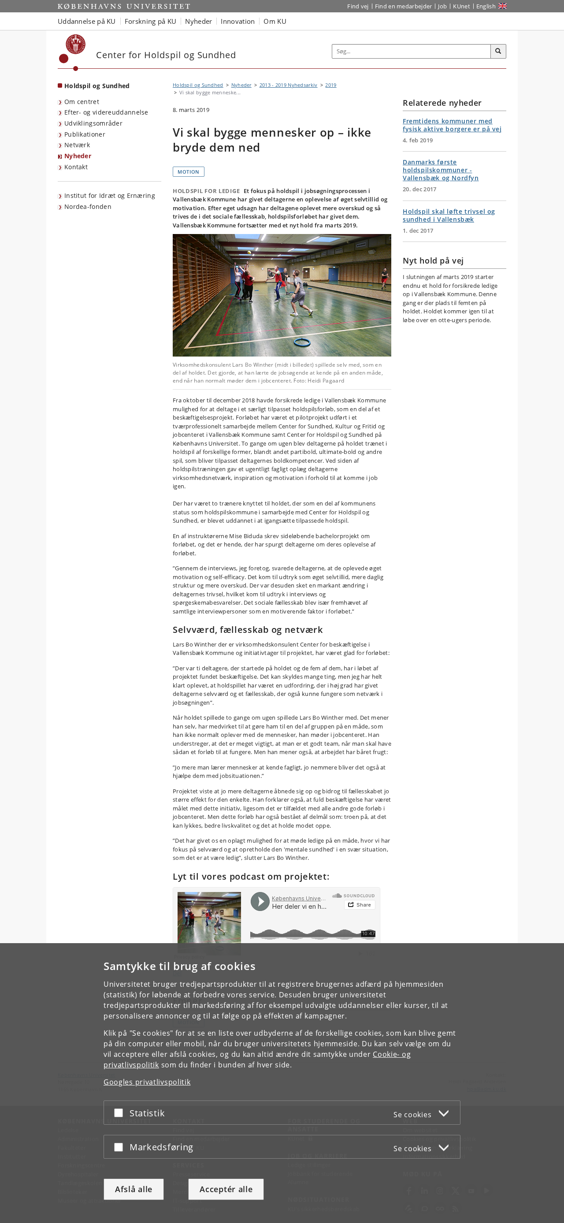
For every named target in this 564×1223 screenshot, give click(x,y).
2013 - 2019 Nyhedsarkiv (289, 85)
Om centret (81, 101)
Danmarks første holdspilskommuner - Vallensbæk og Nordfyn (441, 170)
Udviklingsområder (93, 123)
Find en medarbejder (403, 6)
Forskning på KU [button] (151, 21)
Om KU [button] (274, 21)
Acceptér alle (226, 1189)
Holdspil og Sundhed (97, 86)
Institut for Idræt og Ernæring (109, 195)
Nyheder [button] (198, 21)
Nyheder (77, 156)
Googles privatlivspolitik (147, 1082)
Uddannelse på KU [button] (87, 21)
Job (442, 6)
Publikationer (84, 134)
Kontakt (76, 167)
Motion (189, 171)
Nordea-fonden (87, 206)
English (486, 6)
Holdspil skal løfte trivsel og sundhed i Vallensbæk (449, 215)
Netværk (77, 145)
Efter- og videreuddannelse (106, 112)
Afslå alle (133, 1189)
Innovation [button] (238, 21)
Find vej (357, 6)
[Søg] (498, 51)
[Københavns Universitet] (72, 52)
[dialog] (282, 1083)
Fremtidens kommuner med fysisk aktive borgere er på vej (452, 125)
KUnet (461, 6)
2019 (330, 85)
